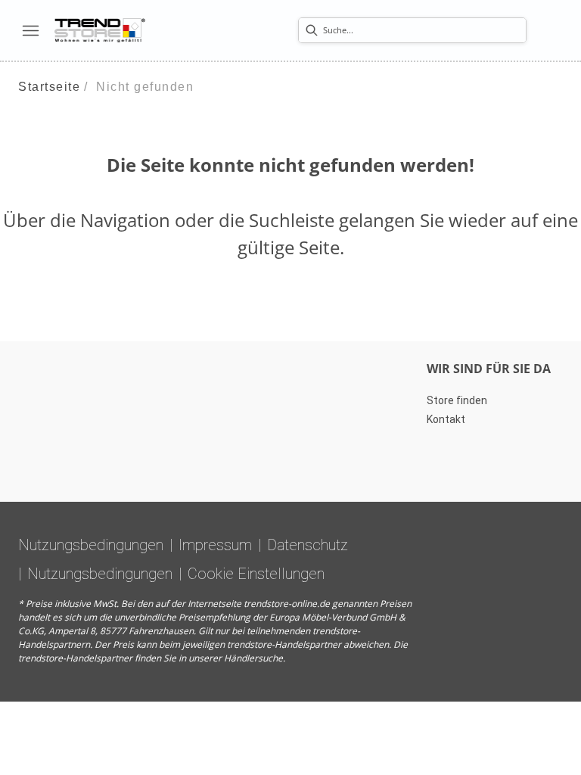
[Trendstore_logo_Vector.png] (99, 30)
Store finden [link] (457, 400)
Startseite (49, 86)
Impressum (215, 545)
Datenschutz (307, 545)
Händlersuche (253, 658)
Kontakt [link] (446, 419)
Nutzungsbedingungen (90, 545)
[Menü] (30, 30)
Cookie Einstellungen (256, 574)
